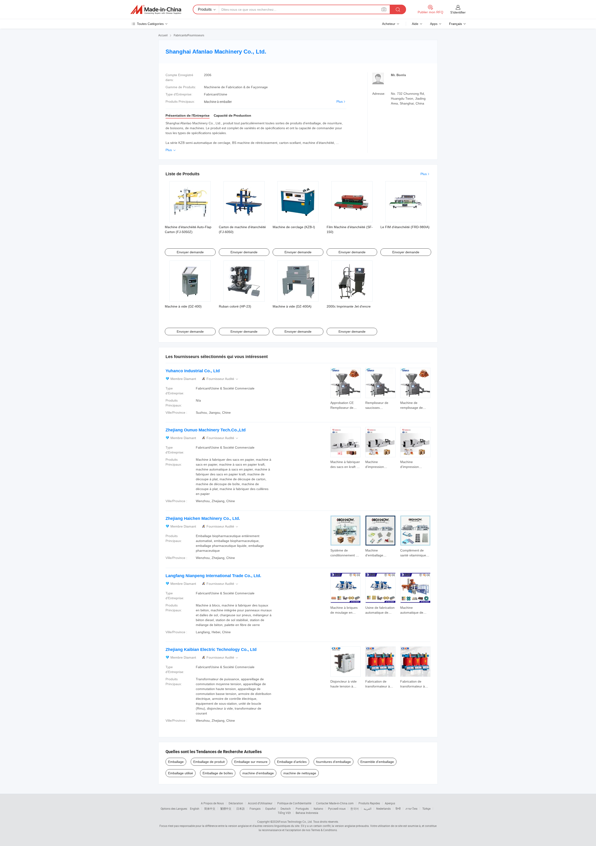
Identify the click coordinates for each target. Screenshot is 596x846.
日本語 (240, 808)
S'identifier (458, 12)
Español (270, 808)
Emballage (176, 762)
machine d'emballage (258, 773)
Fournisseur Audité (223, 379)
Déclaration (236, 803)
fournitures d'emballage (333, 762)
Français (255, 808)
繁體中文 (225, 808)
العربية (367, 808)
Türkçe (426, 808)
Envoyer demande (190, 252)
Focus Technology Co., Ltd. (295, 821)
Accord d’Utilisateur (260, 803)
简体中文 (209, 808)
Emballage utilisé (180, 773)
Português (302, 808)
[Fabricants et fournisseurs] (155, 9)
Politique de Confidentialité (294, 803)
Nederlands (383, 808)
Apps (433, 24)
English (194, 808)
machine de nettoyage (299, 773)
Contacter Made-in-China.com (335, 803)
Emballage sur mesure (251, 762)
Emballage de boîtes (218, 773)
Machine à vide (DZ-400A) (292, 306)
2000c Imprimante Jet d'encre (349, 306)
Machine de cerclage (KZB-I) (294, 227)
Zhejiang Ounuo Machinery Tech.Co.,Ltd (206, 430)
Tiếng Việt (284, 813)
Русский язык (336, 808)
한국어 (354, 808)
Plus (339, 101)
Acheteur (388, 24)
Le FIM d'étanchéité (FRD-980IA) (405, 227)
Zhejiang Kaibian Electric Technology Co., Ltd (211, 649)
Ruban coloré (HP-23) (235, 306)
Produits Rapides (369, 803)
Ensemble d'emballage (377, 762)
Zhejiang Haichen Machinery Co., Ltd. (203, 518)
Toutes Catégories (150, 24)
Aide (415, 24)
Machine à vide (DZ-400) (183, 306)
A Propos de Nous (212, 803)
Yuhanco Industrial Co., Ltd (193, 371)
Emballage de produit (209, 762)
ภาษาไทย (411, 808)
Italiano (318, 808)
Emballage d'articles (292, 762)
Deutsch (286, 808)
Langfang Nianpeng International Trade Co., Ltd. (213, 575)
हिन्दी (398, 808)
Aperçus (390, 803)
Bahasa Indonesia (307, 813)
